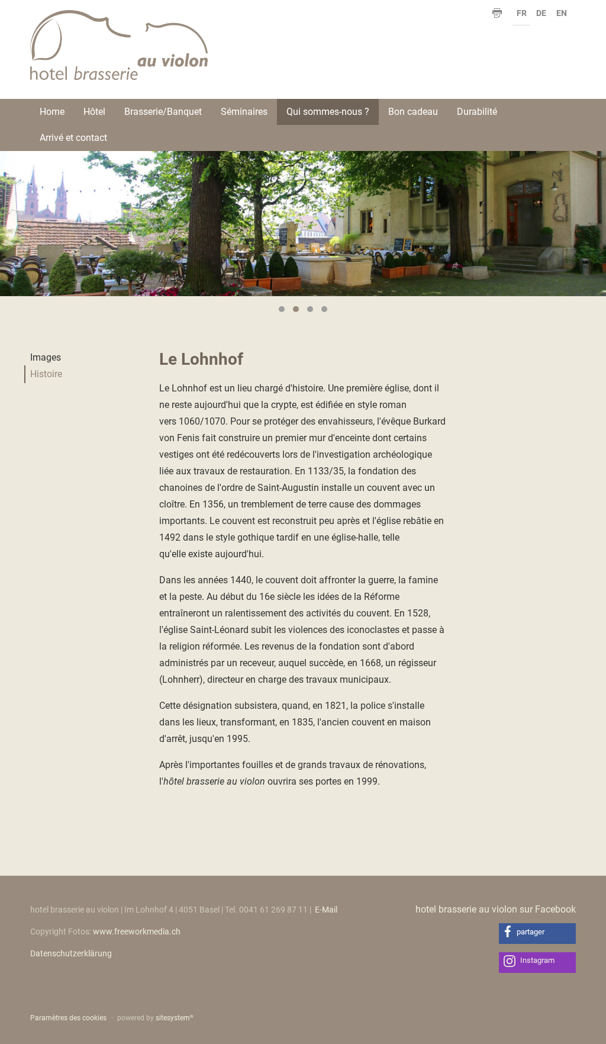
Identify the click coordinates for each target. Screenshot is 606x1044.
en (561, 13)
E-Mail (326, 909)
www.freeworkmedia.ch (136, 931)
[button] (537, 933)
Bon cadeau (413, 111)
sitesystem (174, 1018)
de (541, 13)
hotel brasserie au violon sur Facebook (495, 909)
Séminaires (244, 111)
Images (45, 357)
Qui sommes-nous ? (327, 111)
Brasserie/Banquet (163, 111)
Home (52, 111)
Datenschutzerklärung (71, 953)
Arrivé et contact (73, 137)
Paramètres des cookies (68, 1018)
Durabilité (477, 111)
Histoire (46, 374)
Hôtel (94, 111)
